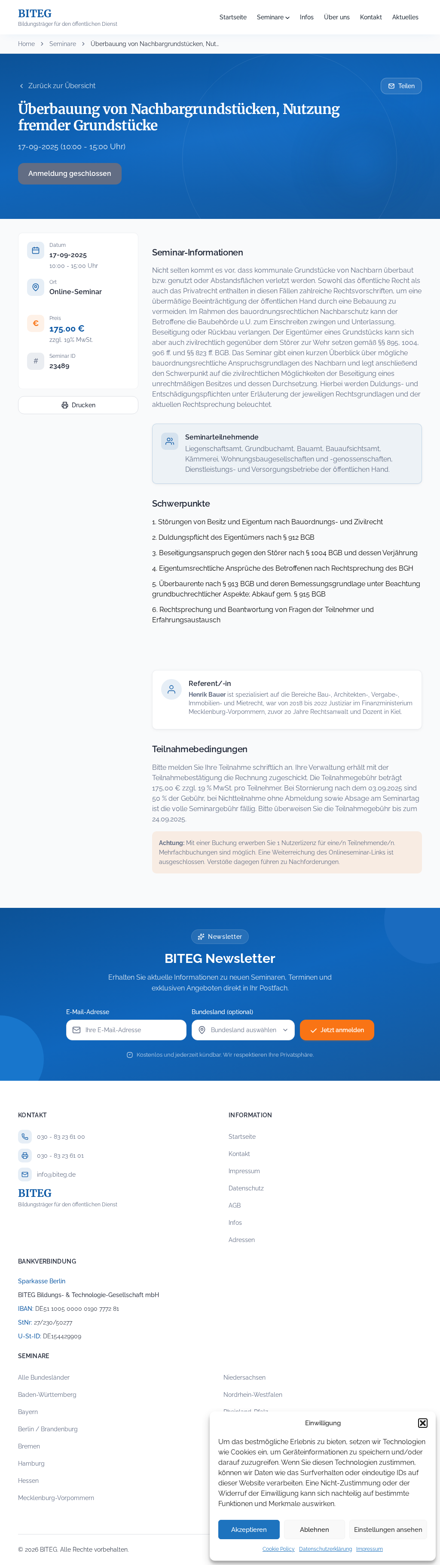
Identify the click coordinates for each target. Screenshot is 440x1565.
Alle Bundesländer (44, 1377)
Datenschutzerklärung (325, 1549)
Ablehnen (314, 1530)
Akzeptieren (249, 1530)
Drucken (83, 405)
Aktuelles (405, 17)
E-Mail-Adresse (87, 1011)
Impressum (369, 1549)
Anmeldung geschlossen (69, 173)
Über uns (337, 17)
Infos (307, 17)
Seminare (270, 17)
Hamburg (31, 1463)
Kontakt (371, 17)
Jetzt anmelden (342, 1030)
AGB (235, 1205)
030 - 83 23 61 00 (61, 1136)
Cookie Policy (279, 1549)
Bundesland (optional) (222, 1011)
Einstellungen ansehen (388, 1530)
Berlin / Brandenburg (48, 1429)
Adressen (242, 1239)
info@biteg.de (56, 1174)
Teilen (406, 86)
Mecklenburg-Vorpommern (56, 1497)
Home (26, 43)
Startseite (233, 17)
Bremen (29, 1446)
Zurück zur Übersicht (61, 86)
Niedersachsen (244, 1377)
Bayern (28, 1411)
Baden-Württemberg (47, 1394)
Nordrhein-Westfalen (252, 1394)
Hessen (28, 1480)
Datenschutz (246, 1188)
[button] (423, 1423)
